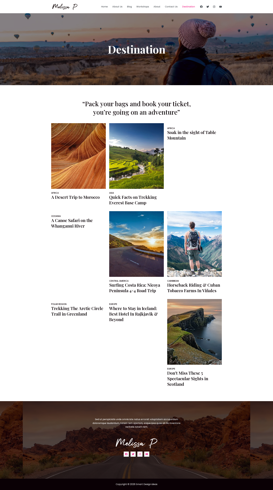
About (157, 6)
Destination (188, 6)
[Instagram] (214, 6)
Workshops (142, 6)
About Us (117, 6)
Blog (129, 6)
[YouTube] (220, 6)
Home (104, 6)
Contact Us (171, 6)
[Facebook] (201, 6)
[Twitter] (207, 6)
